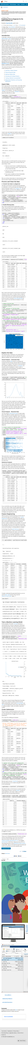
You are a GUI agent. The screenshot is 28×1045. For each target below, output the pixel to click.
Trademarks (9, 1030)
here (16, 1009)
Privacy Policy (16, 1030)
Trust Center (3, 1030)
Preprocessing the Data (10, 72)
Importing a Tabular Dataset (11, 70)
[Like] (20, 851)
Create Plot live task (13, 413)
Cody (18, 4)
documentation (20, 703)
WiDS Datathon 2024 (6, 38)
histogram (20, 365)
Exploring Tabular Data (10, 74)
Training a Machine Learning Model (12, 78)
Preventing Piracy (4, 1032)
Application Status (12, 1032)
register (3, 90)
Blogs (6, 1)
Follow (24, 851)
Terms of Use (20, 1032)
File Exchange (13, 4)
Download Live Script (6, 848)
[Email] (20, 855)
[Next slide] (25, 4)
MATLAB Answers (5, 4)
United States (22, 1040)
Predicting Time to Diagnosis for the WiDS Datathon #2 (12, 19)
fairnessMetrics (8, 995)
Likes (16, 25)
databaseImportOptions (7, 998)
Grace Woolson (11, 27)
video (3, 704)
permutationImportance (7, 1002)
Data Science (7, 853)
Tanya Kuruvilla (9, 23)
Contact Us (3, 1034)
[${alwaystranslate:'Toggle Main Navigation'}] (26, 1)
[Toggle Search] (23, 1)
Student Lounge (4, 10)
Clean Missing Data (18, 298)
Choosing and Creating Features (12, 76)
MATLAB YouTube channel (19, 843)
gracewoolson (5, 841)
